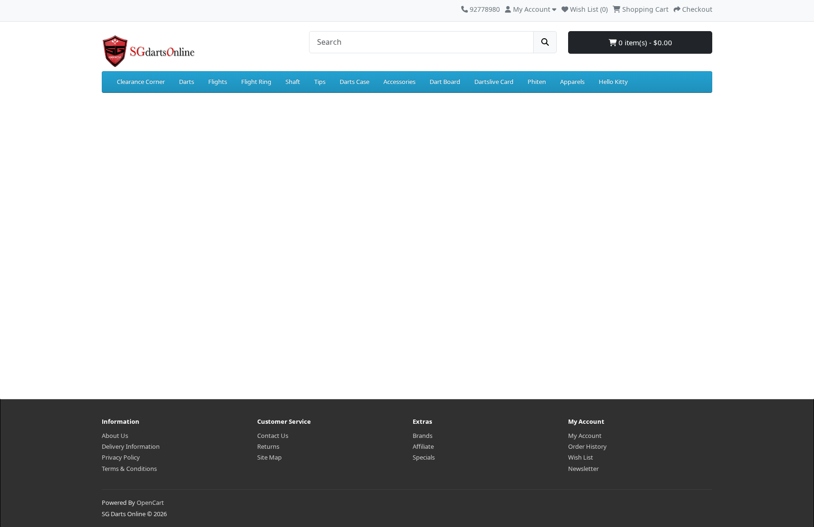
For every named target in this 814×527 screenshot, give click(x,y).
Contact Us (272, 435)
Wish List (580, 457)
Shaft (292, 81)
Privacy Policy (121, 457)
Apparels (572, 81)
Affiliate (423, 446)
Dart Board (445, 81)
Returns (268, 446)
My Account (585, 435)
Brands (422, 435)
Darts (186, 81)
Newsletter (583, 468)
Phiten (537, 81)
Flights (217, 81)
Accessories (399, 81)
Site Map (269, 457)
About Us (115, 435)
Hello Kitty (613, 81)
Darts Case (354, 81)
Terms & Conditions (129, 468)
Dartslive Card (493, 81)
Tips (320, 81)
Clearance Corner (141, 81)
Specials (424, 457)
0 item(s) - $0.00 (644, 42)
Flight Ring (256, 81)
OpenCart (150, 502)
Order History (587, 446)
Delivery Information (131, 446)
